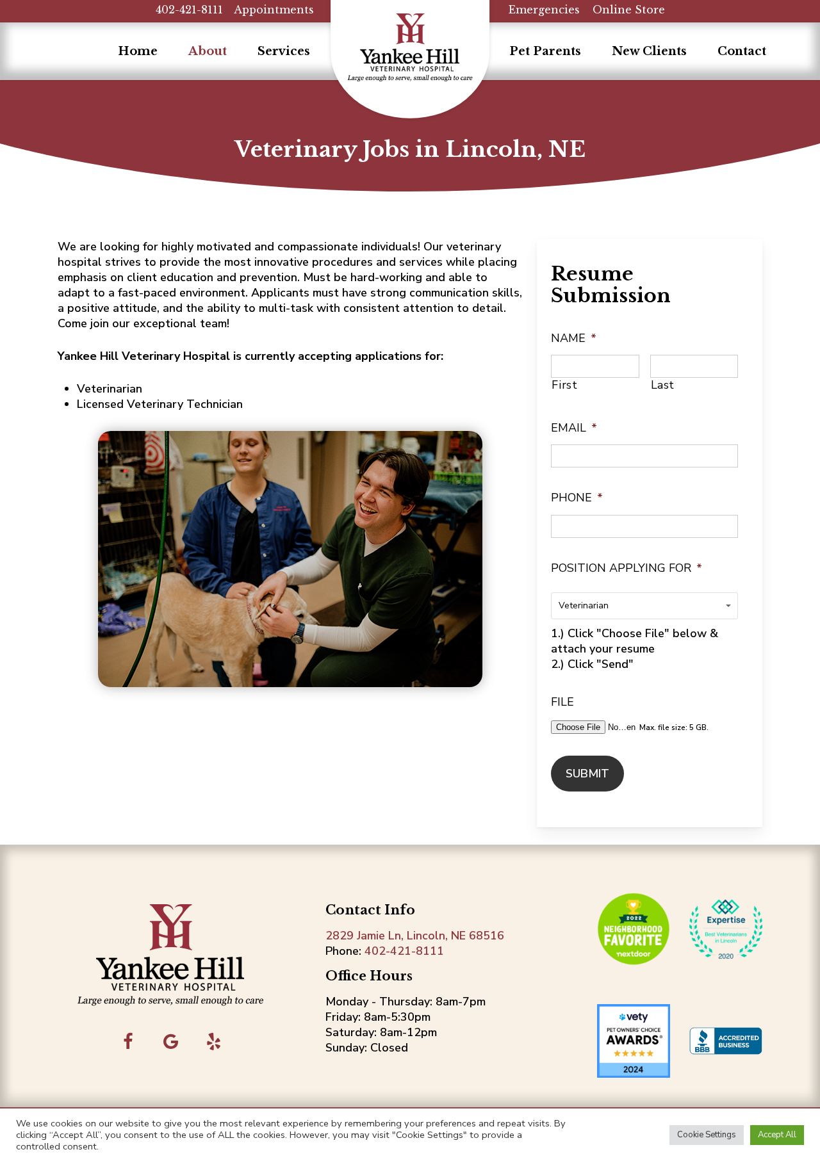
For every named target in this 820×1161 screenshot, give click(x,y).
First (564, 385)
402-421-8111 (189, 9)
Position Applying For (626, 568)
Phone (577, 498)
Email (574, 428)
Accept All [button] (777, 1135)
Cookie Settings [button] (706, 1135)
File (562, 702)
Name (573, 338)
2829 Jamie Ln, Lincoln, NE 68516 (414, 935)
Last (663, 385)
